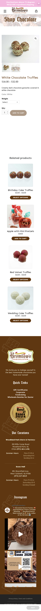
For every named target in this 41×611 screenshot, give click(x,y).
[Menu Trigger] (5, 11)
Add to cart (18, 113)
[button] (36, 38)
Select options (20, 197)
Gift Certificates (20, 390)
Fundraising (20, 395)
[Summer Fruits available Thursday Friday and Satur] (20, 534)
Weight (5, 99)
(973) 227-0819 (20, 476)
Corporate (20, 392)
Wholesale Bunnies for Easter (20, 397)
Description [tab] (20, 128)
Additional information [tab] (20, 133)
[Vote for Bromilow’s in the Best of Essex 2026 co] (20, 566)
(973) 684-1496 (23, 449)
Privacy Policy (13, 598)
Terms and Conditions (25, 598)
